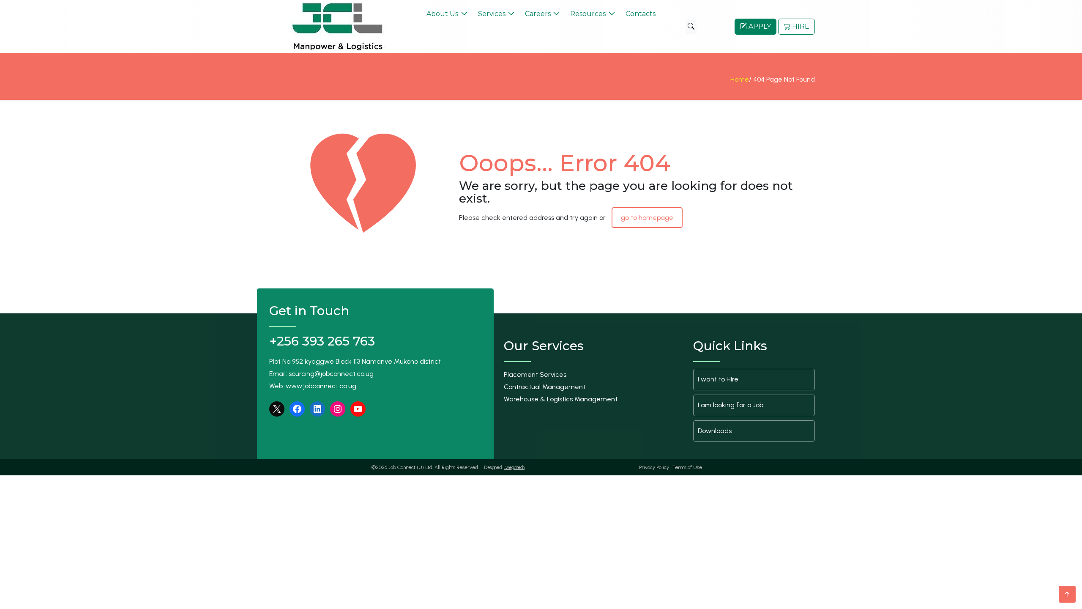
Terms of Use (687, 467)
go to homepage (647, 218)
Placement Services (535, 374)
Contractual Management (544, 387)
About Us (442, 14)
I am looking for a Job (730, 405)
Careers (538, 14)
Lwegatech (514, 467)
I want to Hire (718, 379)
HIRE (799, 26)
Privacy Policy (654, 467)
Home (739, 79)
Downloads (715, 431)
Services (491, 14)
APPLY (759, 26)
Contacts (641, 14)
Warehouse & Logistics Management (561, 399)
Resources (588, 14)
